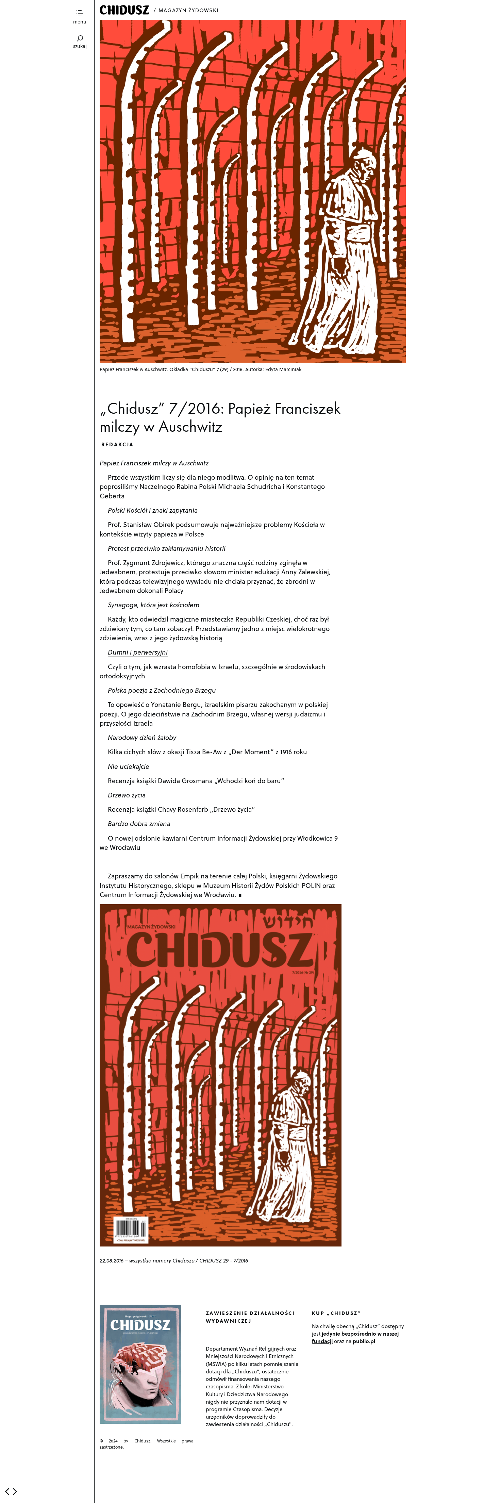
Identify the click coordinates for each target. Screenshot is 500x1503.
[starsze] (15, 1491)
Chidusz (125, 10)
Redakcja (117, 444)
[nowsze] (7, 1491)
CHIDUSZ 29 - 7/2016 (223, 1260)
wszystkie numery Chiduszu (162, 1260)
